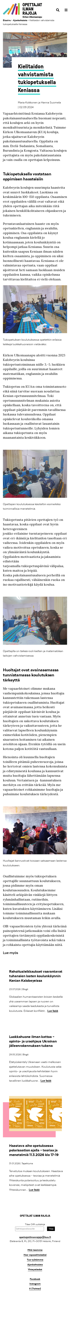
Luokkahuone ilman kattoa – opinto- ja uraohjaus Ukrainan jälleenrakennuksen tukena (33, 1041)
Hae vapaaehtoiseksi (35, 1254)
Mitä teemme (35, 1250)
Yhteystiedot (35, 1269)
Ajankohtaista (20, 20)
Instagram (35, 1283)
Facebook (35, 1279)
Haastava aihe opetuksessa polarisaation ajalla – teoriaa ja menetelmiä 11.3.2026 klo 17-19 (33, 1150)
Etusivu (7, 20)
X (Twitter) (35, 1288)
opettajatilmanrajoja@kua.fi (35, 1237)
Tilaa (51, 1228)
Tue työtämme (35, 1259)
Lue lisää (52, 1010)
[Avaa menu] (65, 10)
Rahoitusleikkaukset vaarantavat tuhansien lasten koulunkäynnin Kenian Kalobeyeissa (35, 976)
